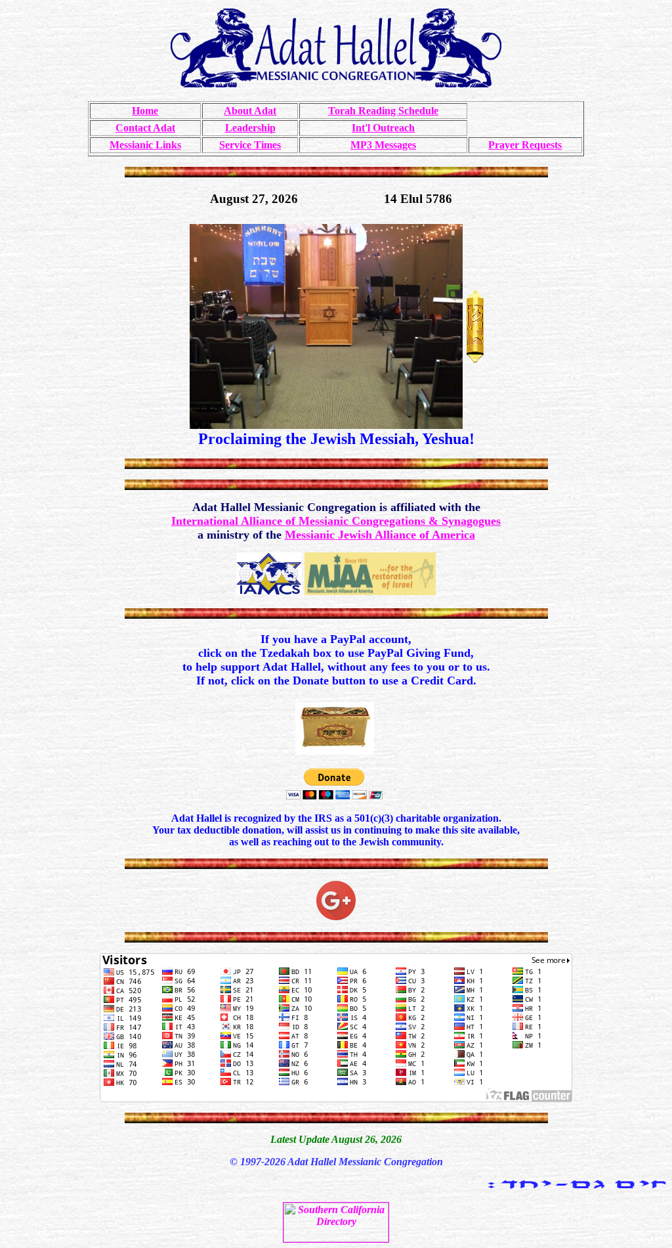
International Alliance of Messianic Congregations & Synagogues (336, 520)
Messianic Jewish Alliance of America (380, 534)
